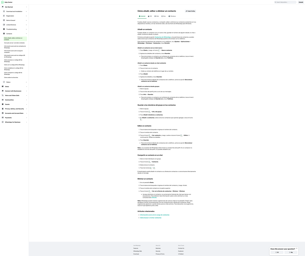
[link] (6, 2)
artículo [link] (154, 197)
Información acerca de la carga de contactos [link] (154, 215)
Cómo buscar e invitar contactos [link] (150, 218)
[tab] (142, 16)
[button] (301, 2)
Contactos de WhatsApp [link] (163, 37)
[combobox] (286, 2)
